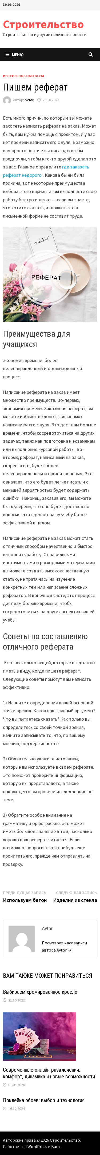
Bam (55, 1146)
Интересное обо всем (23, 75)
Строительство (43, 24)
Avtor (29, 99)
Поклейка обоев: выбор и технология (44, 1100)
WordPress (37, 1146)
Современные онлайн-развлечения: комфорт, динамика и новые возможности (49, 1073)
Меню (18, 54)
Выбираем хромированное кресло (40, 992)
